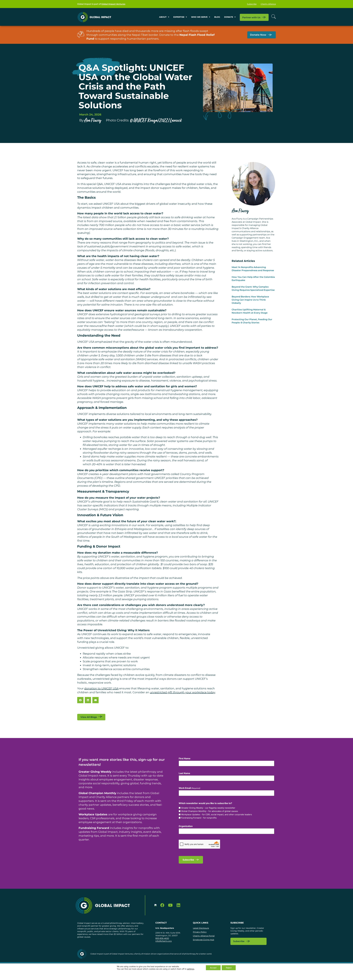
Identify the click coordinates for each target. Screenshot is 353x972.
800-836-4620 (162, 938)
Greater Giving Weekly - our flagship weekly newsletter (208, 808)
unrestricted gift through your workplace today (182, 692)
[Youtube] (170, 905)
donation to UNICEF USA (101, 688)
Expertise (178, 17)
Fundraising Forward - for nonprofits (199, 818)
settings (190, 969)
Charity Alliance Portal (204, 936)
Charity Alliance (268, 4)
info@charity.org (163, 941)
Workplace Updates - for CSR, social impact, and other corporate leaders (216, 814)
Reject (229, 967)
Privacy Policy (200, 932)
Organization (186, 826)
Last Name (184, 773)
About (163, 17)
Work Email (189, 788)
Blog (217, 17)
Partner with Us (251, 17)
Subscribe (251, 4)
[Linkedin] (178, 905)
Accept (213, 967)
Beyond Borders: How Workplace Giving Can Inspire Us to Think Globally (250, 299)
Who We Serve (199, 17)
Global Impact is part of (101, 4)
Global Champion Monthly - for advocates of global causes (209, 811)
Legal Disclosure (201, 928)
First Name (184, 758)
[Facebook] (162, 905)
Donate (228, 17)
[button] (80, 700)
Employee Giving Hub (203, 939)
